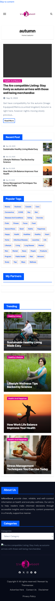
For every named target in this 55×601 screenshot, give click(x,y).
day (29, 212)
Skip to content (7, 1)
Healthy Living (14, 316)
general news (10, 229)
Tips (15, 262)
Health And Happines (17, 398)
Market (41, 245)
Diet (36, 212)
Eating (30, 218)
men (6, 251)
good (22, 229)
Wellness (33, 262)
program (8, 256)
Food (34, 223)
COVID (20, 212)
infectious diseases (21, 240)
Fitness (16, 223)
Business (18, 207)
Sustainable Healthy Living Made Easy (20, 149)
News (24, 251)
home (7, 240)
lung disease (29, 245)
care (37, 207)
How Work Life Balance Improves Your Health (20, 172)
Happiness (41, 229)
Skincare (40, 256)
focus (25, 223)
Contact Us (31, 589)
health (16, 234)
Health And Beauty (12, 81)
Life (45, 240)
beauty (7, 207)
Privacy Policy (29, 596)
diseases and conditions (14, 218)
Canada (28, 207)
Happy (7, 234)
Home (24, 35)
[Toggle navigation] (5, 13)
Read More (9, 121)
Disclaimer (43, 589)
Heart (47, 234)
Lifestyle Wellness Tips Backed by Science (18, 160)
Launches (35, 240)
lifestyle (8, 245)
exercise (40, 218)
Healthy (38, 234)
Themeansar (27, 585)
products (43, 251)
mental (15, 251)
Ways (23, 262)
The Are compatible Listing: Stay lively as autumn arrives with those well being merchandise (26, 89)
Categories (6, 531)
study (7, 262)
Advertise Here (17, 589)
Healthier (27, 234)
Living (18, 245)
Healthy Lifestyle (15, 357)
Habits (30, 229)
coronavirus (9, 212)
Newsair (41, 581)
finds (7, 223)
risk (31, 256)
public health (20, 256)
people (33, 251)
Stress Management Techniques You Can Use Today (20, 184)
